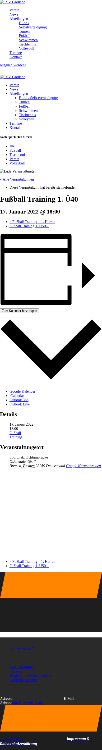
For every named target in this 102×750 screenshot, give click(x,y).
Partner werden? (21, 648)
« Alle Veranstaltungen (17, 179)
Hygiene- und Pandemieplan (30, 675)
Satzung (15, 671)
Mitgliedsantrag (21, 667)
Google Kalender (22, 391)
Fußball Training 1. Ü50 (29, 226)
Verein (14, 159)
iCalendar (16, 396)
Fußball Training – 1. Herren (32, 222)
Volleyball (17, 163)
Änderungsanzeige (23, 680)
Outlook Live (19, 404)
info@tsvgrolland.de (27, 703)
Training (15, 437)
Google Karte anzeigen (83, 466)
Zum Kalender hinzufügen (19, 311)
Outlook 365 (18, 400)
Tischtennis (17, 155)
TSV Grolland (11, 739)
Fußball (15, 150)
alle (12, 146)
